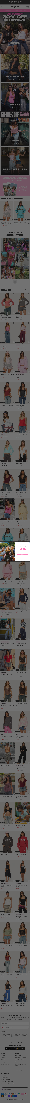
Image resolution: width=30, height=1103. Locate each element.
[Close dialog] (29, 542)
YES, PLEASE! (22, 554)
